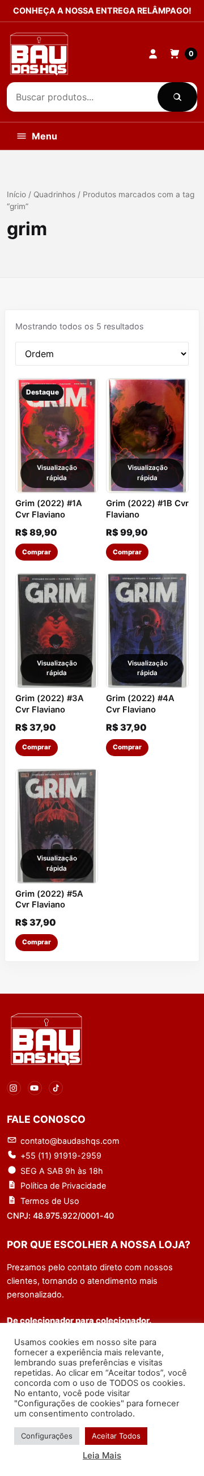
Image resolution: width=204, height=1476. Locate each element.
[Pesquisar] (177, 97)
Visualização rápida (57, 473)
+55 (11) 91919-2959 (60, 1155)
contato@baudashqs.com (70, 1141)
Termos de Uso (49, 1201)
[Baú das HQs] (46, 1039)
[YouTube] (35, 1088)
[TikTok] (56, 1088)
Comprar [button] (36, 552)
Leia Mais (102, 1455)
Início (16, 194)
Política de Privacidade (63, 1185)
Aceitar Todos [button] (116, 1435)
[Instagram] (14, 1088)
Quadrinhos (54, 194)
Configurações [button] (47, 1435)
